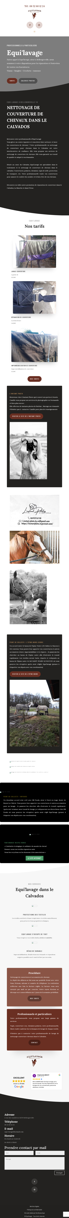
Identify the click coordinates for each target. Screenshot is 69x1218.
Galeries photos (28, 81)
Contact (34, 1043)
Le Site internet (34, 858)
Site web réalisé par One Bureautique (34, 1213)
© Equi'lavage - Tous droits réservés (34, 1216)
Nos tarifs (34, 379)
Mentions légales (34, 1206)
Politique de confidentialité (34, 1210)
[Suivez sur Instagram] (39, 25)
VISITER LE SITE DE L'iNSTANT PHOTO (26, 416)
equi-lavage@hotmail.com (13, 1132)
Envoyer (59, 1173)
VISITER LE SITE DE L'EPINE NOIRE (25, 674)
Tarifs (12, 81)
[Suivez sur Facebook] (30, 25)
